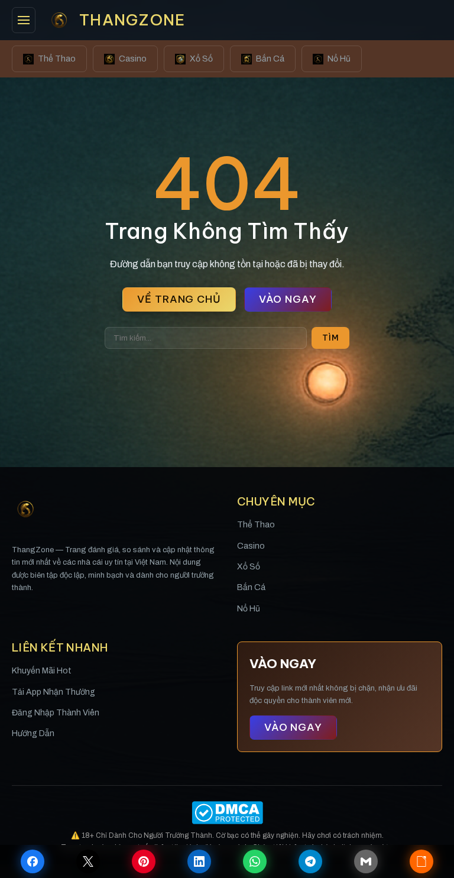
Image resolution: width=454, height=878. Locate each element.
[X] (88, 861)
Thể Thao (57, 58)
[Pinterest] (143, 861)
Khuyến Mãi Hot (42, 670)
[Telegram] (310, 861)
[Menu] (23, 20)
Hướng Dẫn (33, 733)
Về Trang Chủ (178, 299)
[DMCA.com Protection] (227, 812)
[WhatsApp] (255, 861)
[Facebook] (32, 861)
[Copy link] (421, 861)
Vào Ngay (288, 299)
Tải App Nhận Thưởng (53, 692)
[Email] (366, 861)
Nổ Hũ (339, 58)
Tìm (330, 338)
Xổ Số (201, 58)
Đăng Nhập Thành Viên (55, 712)
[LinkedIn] (199, 861)
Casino (133, 58)
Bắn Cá (270, 58)
